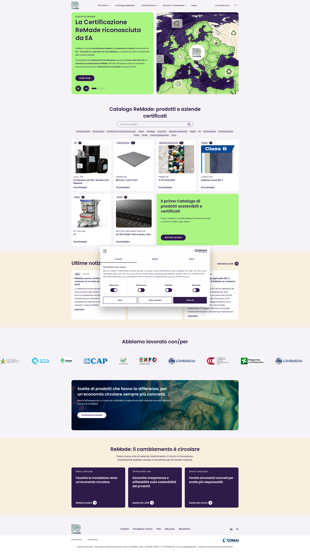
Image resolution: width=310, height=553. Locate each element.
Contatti (124, 529)
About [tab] (191, 259)
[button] (86, 88)
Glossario (170, 529)
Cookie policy (93, 539)
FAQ (159, 529)
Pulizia (136, 135)
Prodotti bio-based (226, 132)
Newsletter (185, 529)
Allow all (190, 300)
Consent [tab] (118, 259)
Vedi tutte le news (225, 263)
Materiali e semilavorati (178, 132)
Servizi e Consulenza (173, 5)
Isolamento (162, 132)
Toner (174, 135)
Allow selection (155, 300)
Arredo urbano (98, 132)
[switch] (141, 290)
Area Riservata (222, 5)
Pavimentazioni (210, 132)
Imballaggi (151, 132)
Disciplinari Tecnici (142, 529)
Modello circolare (84, 503)
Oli (200, 132)
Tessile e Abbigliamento (159, 135)
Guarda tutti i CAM (140, 503)
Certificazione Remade (91, 415)
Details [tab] (155, 259)
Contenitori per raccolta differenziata (121, 132)
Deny (120, 300)
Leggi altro (79, 309)
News (194, 5)
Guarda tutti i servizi (198, 503)
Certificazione (148, 5)
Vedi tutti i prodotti (173, 237)
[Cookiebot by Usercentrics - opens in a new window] (196, 251)
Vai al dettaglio (80, 187)
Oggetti (193, 132)
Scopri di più (85, 78)
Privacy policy (77, 539)
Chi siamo (103, 5)
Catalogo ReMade (124, 5)
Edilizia (141, 132)
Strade (144, 135)
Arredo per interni (83, 132)
